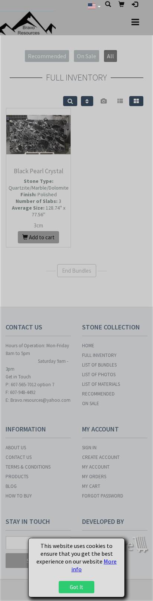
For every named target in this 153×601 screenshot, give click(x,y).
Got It (76, 587)
